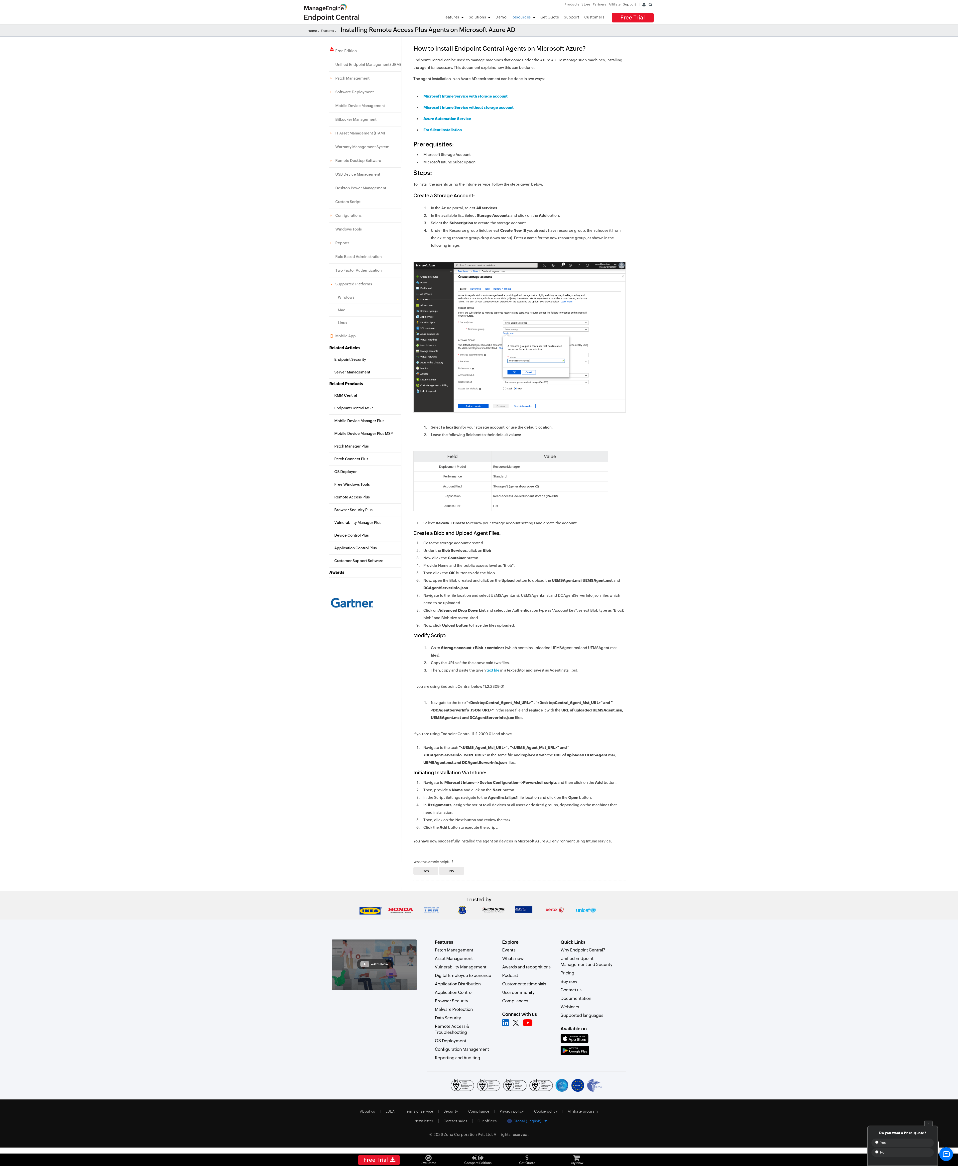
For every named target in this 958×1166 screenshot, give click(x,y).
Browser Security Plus (353, 510)
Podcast (510, 975)
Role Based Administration (358, 256)
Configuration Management (462, 1049)
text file (492, 670)
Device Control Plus (351, 535)
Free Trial (632, 17)
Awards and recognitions (526, 966)
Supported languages (582, 1015)
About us (367, 1111)
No (882, 1152)
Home (312, 31)
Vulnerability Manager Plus (357, 522)
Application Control (454, 992)
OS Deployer (345, 471)
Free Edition (346, 51)
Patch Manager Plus (351, 446)
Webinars (570, 1006)
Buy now (569, 981)
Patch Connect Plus (351, 459)
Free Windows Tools (352, 484)
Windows (346, 297)
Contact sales (456, 1121)
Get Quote (549, 17)
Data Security (448, 1017)
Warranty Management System (362, 147)
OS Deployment (450, 1040)
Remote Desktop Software (358, 160)
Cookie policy (546, 1111)
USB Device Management (357, 174)
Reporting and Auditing (457, 1057)
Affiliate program (583, 1111)
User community (518, 992)
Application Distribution (458, 983)
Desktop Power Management (360, 188)
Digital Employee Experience (463, 975)
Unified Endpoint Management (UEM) (368, 64)
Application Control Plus (355, 548)
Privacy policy (512, 1111)
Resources (521, 17)
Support (571, 17)
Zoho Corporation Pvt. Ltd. (468, 1134)
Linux (342, 323)
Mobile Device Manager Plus (359, 421)
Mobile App (345, 336)
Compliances (515, 1000)
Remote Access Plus (352, 497)
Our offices (487, 1121)
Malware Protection (454, 1009)
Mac (341, 310)
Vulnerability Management (460, 966)
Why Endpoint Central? (583, 949)
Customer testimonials (524, 983)
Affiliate (615, 4)
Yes (882, 1143)
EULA (390, 1111)
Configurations (348, 215)
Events (508, 949)
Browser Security (451, 1000)
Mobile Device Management (360, 106)
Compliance (478, 1111)
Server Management (352, 372)
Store (586, 4)
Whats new (513, 958)
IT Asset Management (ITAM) (360, 133)
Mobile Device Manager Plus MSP (363, 433)
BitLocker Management (355, 119)
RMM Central (345, 395)
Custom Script (347, 202)
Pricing (567, 972)
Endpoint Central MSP (353, 408)
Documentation (576, 998)
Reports (342, 243)
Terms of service (419, 1111)
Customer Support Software (358, 561)
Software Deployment (354, 92)
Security (451, 1111)
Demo (500, 17)
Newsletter (423, 1121)
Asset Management (454, 958)
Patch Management (352, 78)
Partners (599, 4)
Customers (594, 17)
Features (451, 17)
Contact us (571, 989)
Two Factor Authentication (358, 270)
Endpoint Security (350, 359)
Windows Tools (348, 229)
